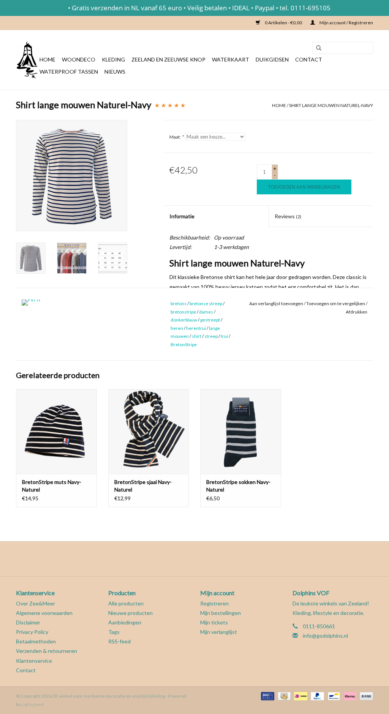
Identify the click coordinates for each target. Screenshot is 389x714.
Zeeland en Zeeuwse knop (168, 59)
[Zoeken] (316, 48)
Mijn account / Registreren (346, 22)
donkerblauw (184, 320)
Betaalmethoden (36, 641)
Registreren (214, 603)
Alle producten (126, 603)
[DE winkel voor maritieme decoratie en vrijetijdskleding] (26, 59)
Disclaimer (28, 622)
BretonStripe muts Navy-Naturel (51, 486)
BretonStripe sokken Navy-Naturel (238, 486)
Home (47, 59)
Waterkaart (230, 59)
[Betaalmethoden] (266, 695)
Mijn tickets (214, 622)
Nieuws (114, 71)
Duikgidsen (272, 59)
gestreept (210, 320)
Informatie (181, 216)
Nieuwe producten (130, 613)
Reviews (288, 216)
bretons (179, 303)
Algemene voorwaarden (44, 613)
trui (224, 336)
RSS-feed (119, 641)
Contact (308, 59)
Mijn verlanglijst (218, 632)
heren (177, 328)
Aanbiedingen (124, 622)
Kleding (113, 59)
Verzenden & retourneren (46, 651)
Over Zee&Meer (35, 603)
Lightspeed (32, 704)
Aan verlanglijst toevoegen (276, 303)
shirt (196, 336)
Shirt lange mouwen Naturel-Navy (331, 105)
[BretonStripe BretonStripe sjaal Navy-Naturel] (148, 431)
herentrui (196, 328)
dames (206, 312)
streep (211, 336)
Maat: (176, 137)
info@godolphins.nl (325, 635)
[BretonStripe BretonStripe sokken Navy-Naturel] (240, 431)
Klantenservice (34, 660)
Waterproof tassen (69, 71)
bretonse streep (206, 303)
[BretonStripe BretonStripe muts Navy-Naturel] (56, 431)
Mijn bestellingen (220, 613)
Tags (114, 632)
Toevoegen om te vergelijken (336, 303)
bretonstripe (183, 312)
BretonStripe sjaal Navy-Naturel (143, 486)
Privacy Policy (32, 632)
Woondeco (78, 59)
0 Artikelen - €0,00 (283, 22)
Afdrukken (356, 312)
